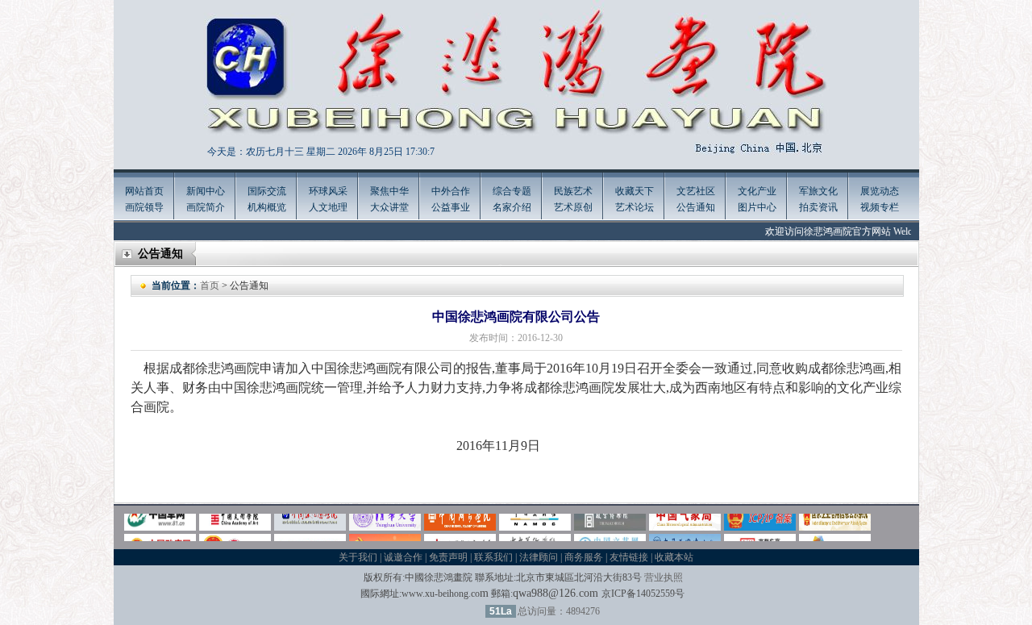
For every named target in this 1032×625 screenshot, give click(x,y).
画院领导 (144, 207)
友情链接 (629, 557)
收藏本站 (674, 557)
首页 (209, 285)
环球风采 (328, 191)
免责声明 (448, 557)
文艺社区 (695, 191)
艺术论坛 (634, 207)
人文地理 (328, 207)
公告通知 (695, 207)
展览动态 (879, 191)
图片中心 (757, 207)
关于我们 (358, 557)
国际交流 (267, 191)
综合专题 (512, 191)
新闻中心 (205, 191)
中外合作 (450, 191)
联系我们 (493, 557)
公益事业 (450, 207)
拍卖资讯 (818, 207)
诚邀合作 (403, 557)
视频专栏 (879, 207)
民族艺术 (573, 191)
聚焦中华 (389, 191)
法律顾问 (538, 557)
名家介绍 (512, 207)
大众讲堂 (389, 207)
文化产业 (757, 191)
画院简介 (205, 207)
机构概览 (267, 207)
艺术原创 (573, 207)
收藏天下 (634, 191)
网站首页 (144, 191)
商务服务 (583, 557)
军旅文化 (818, 191)
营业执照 (663, 577)
